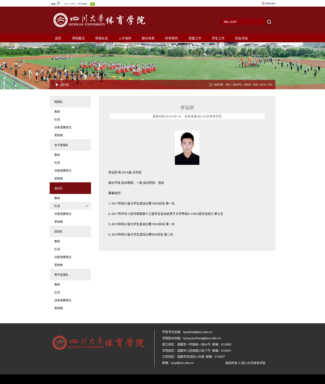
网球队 (58, 102)
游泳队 (247, 84)
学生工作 (218, 38)
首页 (58, 38)
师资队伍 (101, 38)
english (270, 3)
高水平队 (237, 84)
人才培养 (124, 38)
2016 (263, 84)
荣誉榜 (58, 135)
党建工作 (194, 38)
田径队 (58, 231)
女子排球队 (61, 145)
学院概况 (78, 38)
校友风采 (241, 38)
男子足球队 (61, 274)
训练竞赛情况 (62, 127)
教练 (57, 111)
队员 (255, 84)
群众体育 (148, 38)
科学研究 (171, 38)
